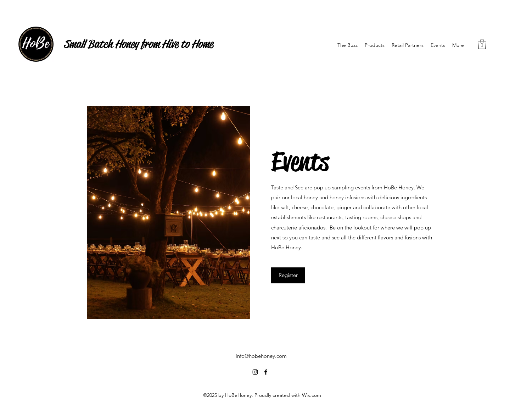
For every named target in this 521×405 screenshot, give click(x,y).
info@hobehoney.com (261, 356)
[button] (482, 44)
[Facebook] (265, 372)
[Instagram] (255, 372)
